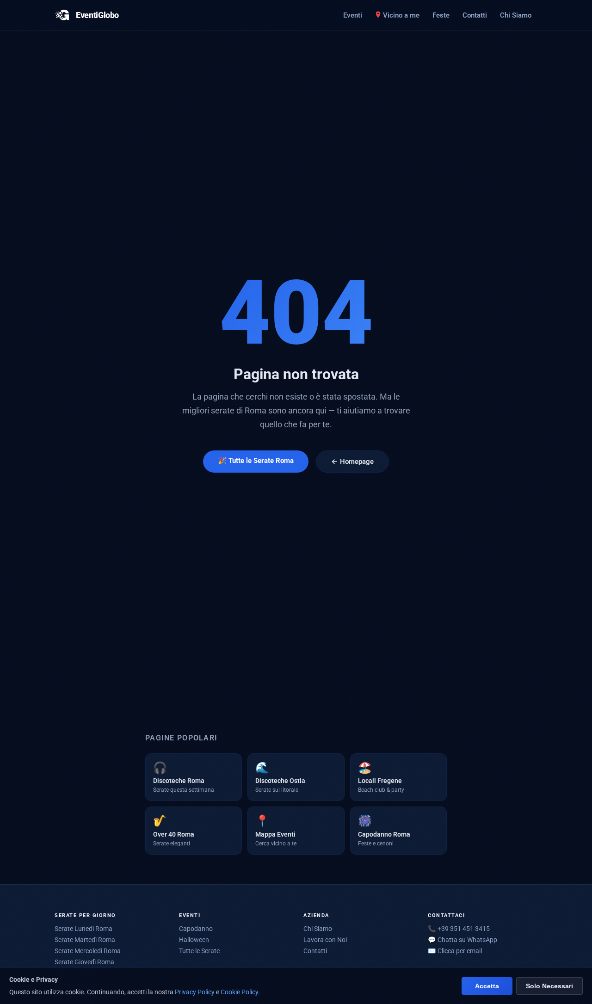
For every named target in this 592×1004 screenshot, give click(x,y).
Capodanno (196, 928)
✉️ (455, 951)
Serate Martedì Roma (85, 939)
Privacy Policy (195, 992)
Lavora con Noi (325, 939)
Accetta (487, 986)
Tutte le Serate (199, 951)
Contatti (474, 15)
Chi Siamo (515, 15)
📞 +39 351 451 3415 (459, 928)
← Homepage (352, 461)
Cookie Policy (239, 992)
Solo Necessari (549, 986)
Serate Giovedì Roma (84, 962)
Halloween (194, 939)
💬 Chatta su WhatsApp (462, 939)
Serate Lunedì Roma (83, 928)
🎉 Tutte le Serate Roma (256, 460)
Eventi (352, 15)
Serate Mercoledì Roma (88, 951)
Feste (441, 15)
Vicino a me (401, 15)
